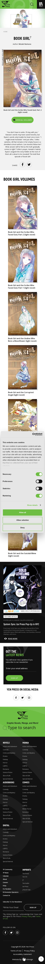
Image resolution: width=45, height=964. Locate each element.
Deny (22, 528)
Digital (6, 825)
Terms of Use (15, 951)
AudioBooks (8, 782)
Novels (6, 742)
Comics (25, 782)
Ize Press (25, 886)
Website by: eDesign (22, 959)
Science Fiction (7, 772)
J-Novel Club (26, 890)
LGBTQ (5, 766)
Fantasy (5, 759)
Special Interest (8, 779)
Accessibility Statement (22, 954)
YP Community (7, 869)
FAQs (4, 886)
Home (5, 32)
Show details (32, 505)
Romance (6, 769)
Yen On (24, 877)
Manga (25, 742)
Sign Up (33, 907)
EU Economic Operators (10, 892)
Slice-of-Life (6, 776)
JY (23, 880)
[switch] (39, 481)
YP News (6, 873)
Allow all (22, 512)
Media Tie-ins (26, 809)
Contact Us (6, 895)
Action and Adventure (10, 746)
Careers (5, 882)
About (5, 879)
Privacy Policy (27, 916)
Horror (5, 763)
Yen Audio (25, 883)
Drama (5, 756)
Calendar (6, 876)
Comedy (5, 750)
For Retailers (7, 889)
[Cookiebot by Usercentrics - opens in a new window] (32, 434)
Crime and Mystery (9, 753)
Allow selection (22, 520)
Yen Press (25, 874)
